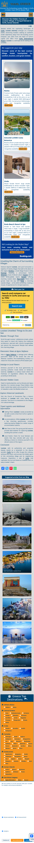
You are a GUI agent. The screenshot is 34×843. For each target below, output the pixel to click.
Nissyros (8, 761)
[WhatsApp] (15, 469)
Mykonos (22, 743)
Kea (11, 741)
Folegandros (26, 739)
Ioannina (23, 715)
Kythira (7, 772)
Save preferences (17, 840)
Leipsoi (13, 759)
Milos (15, 743)
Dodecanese (8, 752)
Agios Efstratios (10, 780)
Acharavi (4, 275)
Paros (7, 746)
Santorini (14, 746)
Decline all (6, 840)
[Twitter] (7, 469)
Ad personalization (9, 817)
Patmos (15, 761)
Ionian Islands (9, 767)
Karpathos (17, 756)
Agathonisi (8, 754)
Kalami (25, 275)
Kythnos (7, 743)
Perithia (11, 271)
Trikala (25, 720)
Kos (6, 759)
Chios (19, 780)
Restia (6, 91)
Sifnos (30, 746)
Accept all (28, 840)
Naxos (30, 743)
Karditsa (8, 718)
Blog (27, 477)
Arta (6, 713)
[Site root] (4, 4)
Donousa (17, 739)
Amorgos (8, 736)
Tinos (20, 748)
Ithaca (14, 769)
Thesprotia (16, 720)
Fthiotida (15, 715)
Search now (17, 306)
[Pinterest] (11, 469)
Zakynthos (8, 774)
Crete (5, 726)
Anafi (15, 736)
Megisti (26, 759)
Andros (22, 736)
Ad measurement (21, 817)
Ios (6, 741)
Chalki (26, 754)
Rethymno (8, 731)
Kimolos (18, 741)
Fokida (7, 715)
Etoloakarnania (15, 713)
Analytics (6, 831)
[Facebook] (3, 469)
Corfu (3, 31)
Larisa (15, 718)
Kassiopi (3, 273)
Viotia (7, 722)
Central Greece (9, 711)
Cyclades (6, 734)
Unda (6, 181)
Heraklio (15, 728)
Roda (22, 281)
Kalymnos (8, 756)
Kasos (25, 756)
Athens (7, 707)
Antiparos (8, 739)
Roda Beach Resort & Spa (14, 224)
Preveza (7, 720)
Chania (7, 728)
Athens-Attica (8, 705)
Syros (14, 748)
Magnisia (23, 718)
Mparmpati (20, 279)
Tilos (6, 763)
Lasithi (23, 728)
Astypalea (18, 754)
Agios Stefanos (11, 354)
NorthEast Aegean (10, 777)
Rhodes (23, 761)
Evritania (26, 713)
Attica (14, 707)
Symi (30, 761)
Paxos (23, 772)
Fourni (26, 780)
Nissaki (23, 277)
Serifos (22, 746)
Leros (20, 759)
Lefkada (15, 772)
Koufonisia (27, 741)
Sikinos (7, 748)
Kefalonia (22, 769)
